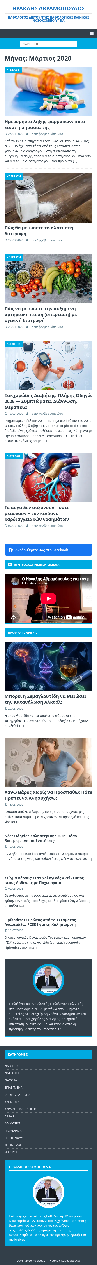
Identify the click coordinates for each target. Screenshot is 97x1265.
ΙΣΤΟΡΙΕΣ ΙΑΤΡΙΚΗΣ (17, 1095)
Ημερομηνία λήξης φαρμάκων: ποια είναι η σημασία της (45, 124)
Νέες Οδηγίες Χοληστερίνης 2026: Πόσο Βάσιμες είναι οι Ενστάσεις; (41, 838)
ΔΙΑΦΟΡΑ (11, 1080)
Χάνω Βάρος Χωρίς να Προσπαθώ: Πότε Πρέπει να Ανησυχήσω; (48, 795)
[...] (21, 726)
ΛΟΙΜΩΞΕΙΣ (12, 1123)
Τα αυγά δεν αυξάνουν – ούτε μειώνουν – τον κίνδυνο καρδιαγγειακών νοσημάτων (37, 513)
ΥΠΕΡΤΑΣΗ (11, 1152)
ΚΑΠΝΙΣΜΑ (12, 1102)
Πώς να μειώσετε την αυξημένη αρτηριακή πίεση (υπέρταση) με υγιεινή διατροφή (41, 314)
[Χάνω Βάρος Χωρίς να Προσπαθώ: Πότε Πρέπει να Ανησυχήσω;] (48, 762)
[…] (75, 161)
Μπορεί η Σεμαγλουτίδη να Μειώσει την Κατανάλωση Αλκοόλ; (45, 699)
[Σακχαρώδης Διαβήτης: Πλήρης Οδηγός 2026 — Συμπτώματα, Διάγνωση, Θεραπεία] (48, 365)
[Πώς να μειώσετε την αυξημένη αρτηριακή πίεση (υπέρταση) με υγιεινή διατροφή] (48, 278)
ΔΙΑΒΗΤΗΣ (11, 1066)
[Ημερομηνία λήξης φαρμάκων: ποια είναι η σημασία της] (48, 91)
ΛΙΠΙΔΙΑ (9, 1116)
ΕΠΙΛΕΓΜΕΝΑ (13, 1087)
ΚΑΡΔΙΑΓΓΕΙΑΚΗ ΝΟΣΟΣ (20, 1109)
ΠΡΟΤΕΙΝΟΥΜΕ (15, 1138)
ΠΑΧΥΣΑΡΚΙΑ (13, 1131)
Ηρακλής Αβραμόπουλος (46, 134)
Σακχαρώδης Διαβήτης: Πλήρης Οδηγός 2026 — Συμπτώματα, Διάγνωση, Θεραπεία (48, 401)
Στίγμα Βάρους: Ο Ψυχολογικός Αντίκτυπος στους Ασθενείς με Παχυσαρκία (44, 880)
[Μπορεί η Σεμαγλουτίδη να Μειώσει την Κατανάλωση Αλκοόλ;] (48, 666)
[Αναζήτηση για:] (48, 44)
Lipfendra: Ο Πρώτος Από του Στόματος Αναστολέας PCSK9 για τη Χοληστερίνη (40, 922)
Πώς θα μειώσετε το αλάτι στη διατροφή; (39, 231)
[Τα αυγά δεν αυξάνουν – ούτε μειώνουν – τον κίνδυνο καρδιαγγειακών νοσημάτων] (48, 477)
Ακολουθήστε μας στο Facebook (41, 550)
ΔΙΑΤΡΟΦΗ (12, 1073)
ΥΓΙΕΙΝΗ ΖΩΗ (13, 1145)
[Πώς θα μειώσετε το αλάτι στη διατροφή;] (48, 198)
